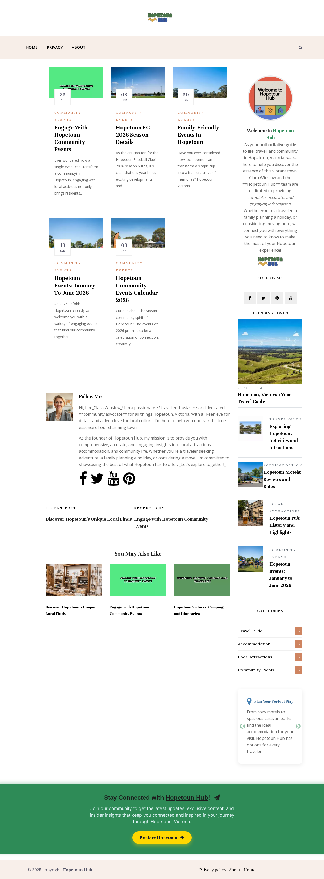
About (79, 47)
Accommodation (254, 643)
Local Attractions (255, 656)
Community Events (256, 669)
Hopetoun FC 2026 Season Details (133, 135)
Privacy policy (212, 869)
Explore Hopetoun (159, 837)
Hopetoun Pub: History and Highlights (285, 525)
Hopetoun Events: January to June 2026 (74, 285)
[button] (242, 726)
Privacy (55, 47)
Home (32, 47)
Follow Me (90, 396)
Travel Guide (250, 631)
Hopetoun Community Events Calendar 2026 (137, 289)
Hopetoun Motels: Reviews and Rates (282, 479)
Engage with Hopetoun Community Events (70, 138)
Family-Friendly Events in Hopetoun (198, 135)
